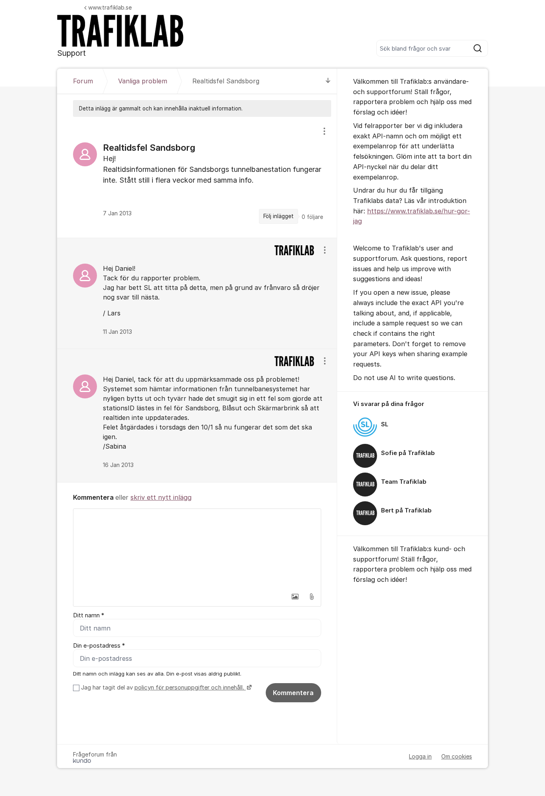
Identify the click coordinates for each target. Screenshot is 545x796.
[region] (197, 177)
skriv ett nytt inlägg (161, 497)
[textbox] (197, 549)
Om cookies (456, 756)
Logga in (420, 756)
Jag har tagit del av (162, 687)
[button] (294, 597)
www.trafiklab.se (110, 7)
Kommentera (293, 693)
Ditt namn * (88, 615)
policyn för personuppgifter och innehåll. (190, 687)
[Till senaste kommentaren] (328, 81)
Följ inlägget (278, 216)
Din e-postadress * (99, 645)
